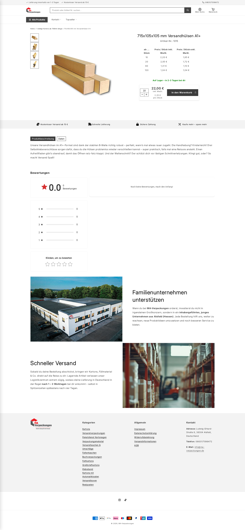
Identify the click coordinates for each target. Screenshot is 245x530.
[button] (59, 209)
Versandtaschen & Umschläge (91, 447)
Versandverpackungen (93, 433)
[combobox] (117, 10)
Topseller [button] (70, 19)
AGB (136, 445)
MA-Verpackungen (126, 523)
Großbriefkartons (91, 465)
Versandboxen (89, 480)
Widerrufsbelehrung (144, 437)
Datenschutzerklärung (145, 433)
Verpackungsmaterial (93, 441)
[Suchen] (187, 10)
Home (32, 28)
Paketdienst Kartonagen (94, 437)
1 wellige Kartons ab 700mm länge (49, 28)
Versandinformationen (145, 441)
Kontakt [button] (55, 19)
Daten (61, 138)
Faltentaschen (89, 452)
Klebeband (87, 469)
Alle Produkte (44, 17)
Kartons (86, 429)
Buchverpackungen (92, 457)
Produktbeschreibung (43, 138)
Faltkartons (88, 461)
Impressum (139, 429)
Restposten (88, 484)
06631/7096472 (212, 2)
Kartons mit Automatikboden (90, 475)
